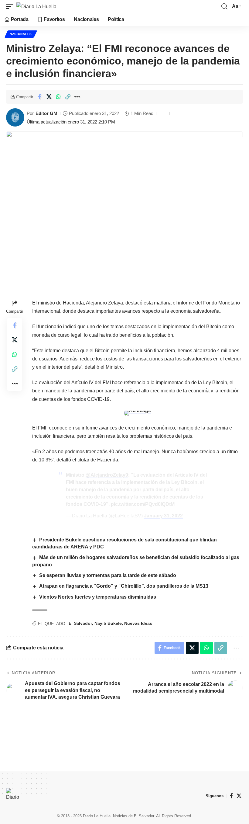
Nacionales (21, 34)
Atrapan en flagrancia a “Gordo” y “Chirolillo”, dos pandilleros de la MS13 (123, 586)
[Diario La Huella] (36, 6)
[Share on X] (49, 97)
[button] (11, 6)
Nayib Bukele (108, 623)
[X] (239, 796)
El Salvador (80, 623)
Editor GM (46, 113)
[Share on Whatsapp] (58, 97)
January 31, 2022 (163, 515)
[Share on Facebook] (39, 97)
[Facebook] (231, 796)
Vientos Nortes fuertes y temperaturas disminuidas (97, 597)
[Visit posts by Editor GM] (15, 117)
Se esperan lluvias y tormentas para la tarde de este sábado (107, 575)
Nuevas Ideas (138, 623)
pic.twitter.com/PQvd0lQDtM (143, 504)
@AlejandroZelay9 (107, 475)
